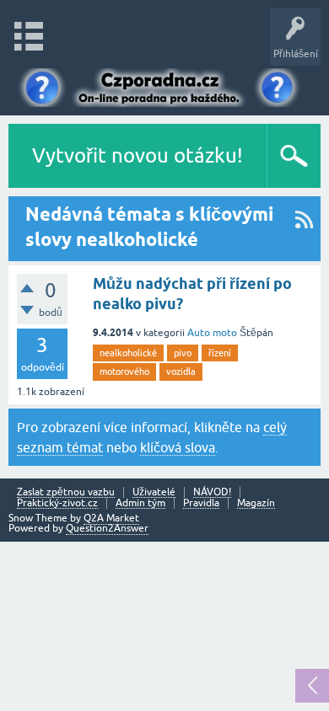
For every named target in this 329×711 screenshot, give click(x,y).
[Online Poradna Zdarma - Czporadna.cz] (164, 86)
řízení (219, 353)
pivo (182, 353)
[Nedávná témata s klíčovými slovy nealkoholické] (304, 228)
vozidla (181, 371)
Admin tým (140, 503)
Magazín (256, 503)
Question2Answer (107, 528)
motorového (124, 371)
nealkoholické (128, 353)
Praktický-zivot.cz (57, 503)
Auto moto (212, 333)
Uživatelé (153, 492)
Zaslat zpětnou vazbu (66, 492)
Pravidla (201, 503)
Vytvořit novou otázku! (137, 155)
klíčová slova (177, 447)
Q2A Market (111, 518)
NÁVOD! (212, 492)
